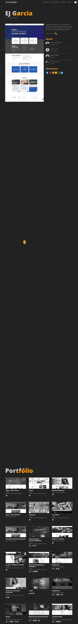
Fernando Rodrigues (56, 42)
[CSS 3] (47, 73)
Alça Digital (13, 516)
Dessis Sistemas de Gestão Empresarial (62, 619)
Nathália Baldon (54, 55)
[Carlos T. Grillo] (47, 51)
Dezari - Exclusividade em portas (14, 619)
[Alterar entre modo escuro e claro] (75, 2)
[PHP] (35, 546)
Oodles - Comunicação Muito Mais (37, 493)
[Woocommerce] (31, 593)
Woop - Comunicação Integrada (14, 493)
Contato (69, 2)
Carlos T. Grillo (54, 49)
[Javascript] (55, 73)
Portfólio (63, 2)
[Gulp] (50, 73)
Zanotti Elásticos (60, 492)
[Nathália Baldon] (47, 57)
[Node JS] (58, 73)
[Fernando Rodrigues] (47, 45)
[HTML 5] (53, 73)
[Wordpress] (61, 73)
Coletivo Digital (13, 17)
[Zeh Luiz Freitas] (47, 64)
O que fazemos (55, 2)
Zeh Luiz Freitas (54, 61)
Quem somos (46, 2)
